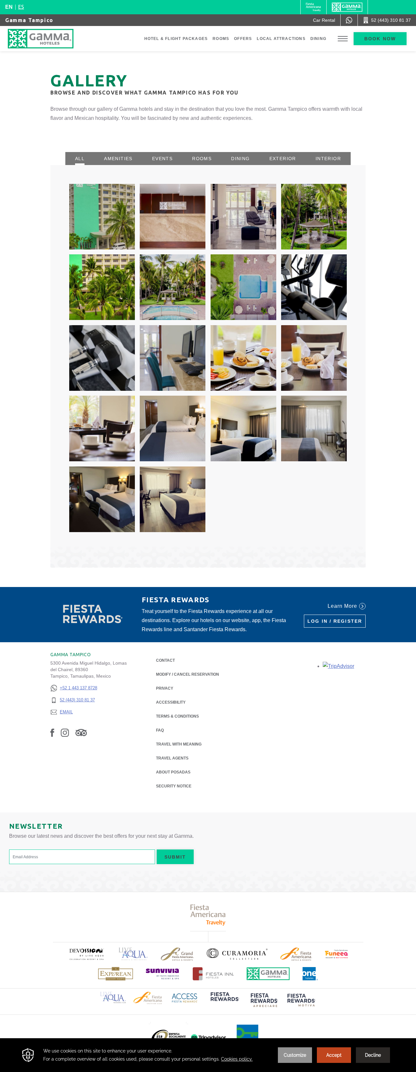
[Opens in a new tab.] (338, 666)
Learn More (342, 606)
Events (162, 158)
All (79, 158)
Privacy (164, 688)
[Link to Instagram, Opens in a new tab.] (65, 732)
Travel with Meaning (179, 744)
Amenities (118, 158)
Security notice (173, 786)
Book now (380, 38)
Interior (328, 158)
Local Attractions (281, 38)
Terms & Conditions (177, 716)
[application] (208, 1055)
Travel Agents (172, 758)
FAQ (160, 730)
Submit (175, 857)
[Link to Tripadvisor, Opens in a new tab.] (81, 732)
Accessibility (171, 702)
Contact (165, 660)
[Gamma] (347, 7)
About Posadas (173, 772)
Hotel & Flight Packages (176, 38)
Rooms (221, 38)
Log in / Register (334, 621)
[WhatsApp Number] (349, 20)
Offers (243, 38)
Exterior (282, 158)
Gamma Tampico (29, 20)
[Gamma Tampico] (47, 38)
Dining (318, 38)
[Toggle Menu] (343, 39)
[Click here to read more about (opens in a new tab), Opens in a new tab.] (86, 954)
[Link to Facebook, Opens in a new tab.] (52, 732)
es (21, 7)
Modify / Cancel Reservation (187, 674)
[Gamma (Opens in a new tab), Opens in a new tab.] (313, 7)
